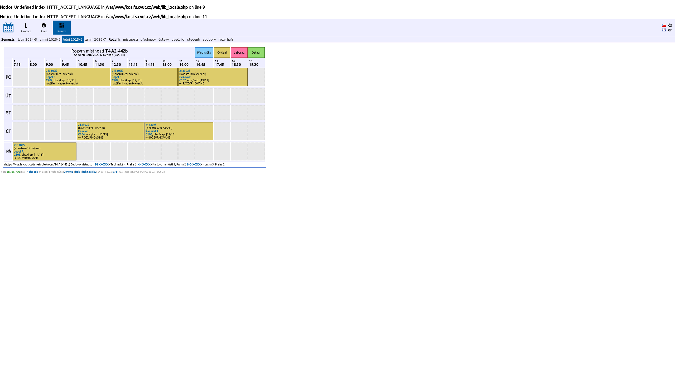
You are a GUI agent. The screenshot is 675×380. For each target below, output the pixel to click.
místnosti (130, 39)
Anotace (26, 31)
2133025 (51, 70)
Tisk (77, 171)
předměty (148, 39)
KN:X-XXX (144, 164)
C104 (81, 134)
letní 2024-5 (27, 39)
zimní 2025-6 (50, 39)
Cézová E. (185, 77)
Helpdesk (32, 171)
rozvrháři (226, 39)
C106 (149, 134)
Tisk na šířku (89, 171)
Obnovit (68, 171)
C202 (49, 80)
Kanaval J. (84, 131)
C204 (115, 80)
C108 (17, 154)
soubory (209, 39)
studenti (193, 39)
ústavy (163, 39)
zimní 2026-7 (95, 39)
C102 (182, 80)
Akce (44, 31)
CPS (115, 171)
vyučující (178, 39)
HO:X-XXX (194, 164)
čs (670, 25)
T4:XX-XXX (102, 164)
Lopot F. (51, 77)
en (670, 29)
